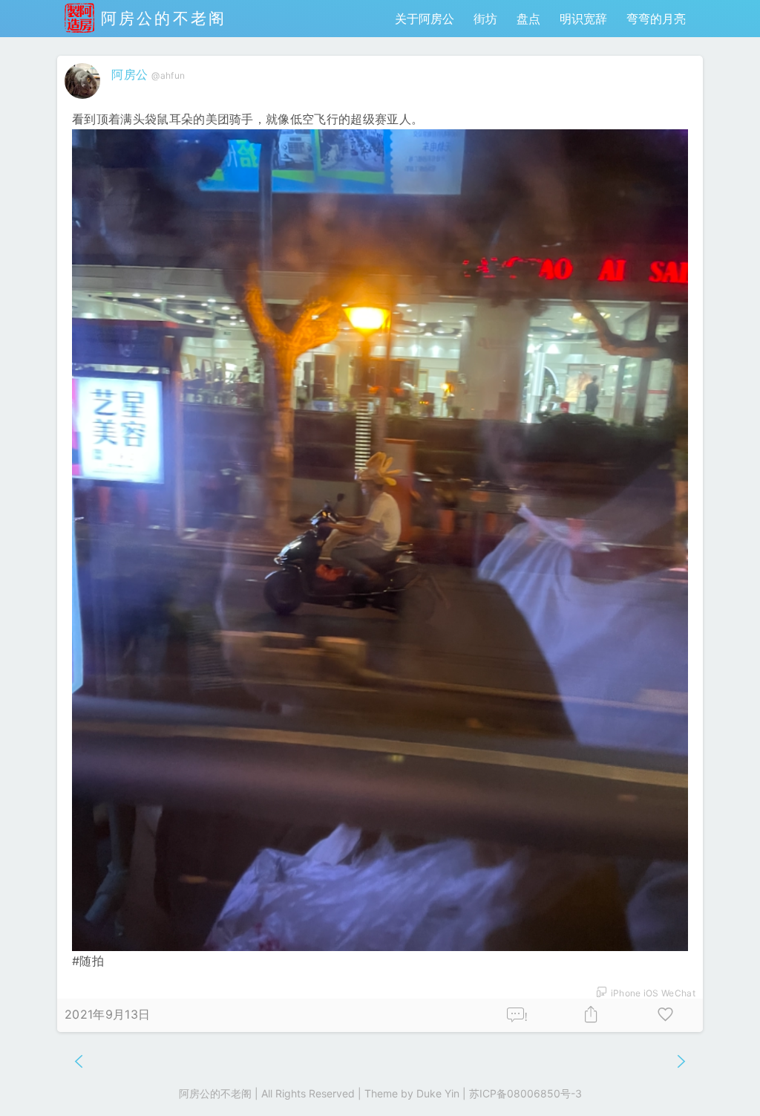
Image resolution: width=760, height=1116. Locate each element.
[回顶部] (725, 1081)
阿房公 (129, 74)
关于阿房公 (424, 18)
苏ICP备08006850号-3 (525, 1093)
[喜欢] (666, 1015)
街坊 (485, 18)
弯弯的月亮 (656, 18)
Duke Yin (437, 1093)
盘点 (528, 18)
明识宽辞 (583, 18)
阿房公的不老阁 (160, 18)
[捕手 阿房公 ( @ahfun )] (84, 101)
